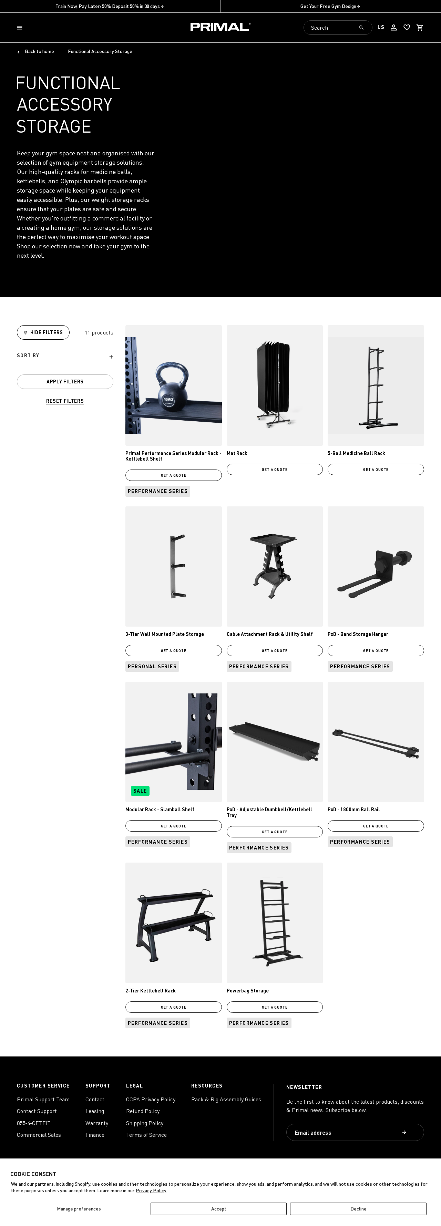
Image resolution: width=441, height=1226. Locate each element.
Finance (94, 1134)
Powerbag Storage (248, 990)
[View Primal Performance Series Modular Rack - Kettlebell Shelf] (173, 385)
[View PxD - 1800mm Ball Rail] (376, 742)
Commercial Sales (39, 1134)
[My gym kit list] (407, 27)
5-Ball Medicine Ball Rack (356, 453)
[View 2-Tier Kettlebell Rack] (173, 923)
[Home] (221, 28)
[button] (21, 28)
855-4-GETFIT (34, 1123)
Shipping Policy (144, 1123)
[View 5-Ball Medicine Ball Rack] (376, 385)
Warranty (96, 1123)
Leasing (94, 1110)
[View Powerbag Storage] (275, 923)
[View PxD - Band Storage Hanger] (376, 566)
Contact (94, 1099)
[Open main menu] (21, 28)
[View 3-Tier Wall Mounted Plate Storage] (173, 566)
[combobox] (338, 27)
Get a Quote (173, 475)
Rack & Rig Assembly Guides (226, 1099)
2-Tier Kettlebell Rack (150, 990)
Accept (218, 1209)
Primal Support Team (43, 1099)
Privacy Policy (151, 1190)
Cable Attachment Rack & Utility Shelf (270, 634)
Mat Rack (237, 453)
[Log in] (394, 27)
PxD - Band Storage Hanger (358, 634)
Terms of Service (146, 1134)
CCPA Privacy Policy (150, 1099)
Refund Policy (143, 1110)
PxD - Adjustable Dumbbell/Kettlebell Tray (269, 812)
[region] (65, 365)
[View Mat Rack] (275, 385)
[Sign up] (405, 1133)
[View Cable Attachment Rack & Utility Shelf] (275, 566)
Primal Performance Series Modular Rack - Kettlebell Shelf (173, 456)
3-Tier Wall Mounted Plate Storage (164, 634)
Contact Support (37, 1110)
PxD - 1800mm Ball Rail (354, 809)
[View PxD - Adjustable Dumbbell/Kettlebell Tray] (275, 742)
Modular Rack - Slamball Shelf (159, 809)
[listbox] (65, 357)
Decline (358, 1209)
